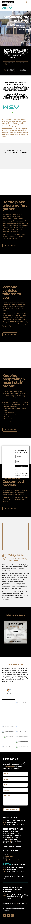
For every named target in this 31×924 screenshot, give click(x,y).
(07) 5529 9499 (8, 766)
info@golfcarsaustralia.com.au (14, 860)
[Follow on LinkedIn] (8, 915)
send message (11, 809)
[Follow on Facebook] (4, 915)
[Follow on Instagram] (12, 915)
